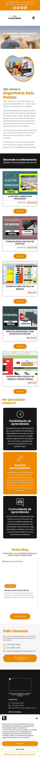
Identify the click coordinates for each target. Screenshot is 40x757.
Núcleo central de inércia (16, 590)
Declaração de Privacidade (26, 754)
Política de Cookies (10, 754)
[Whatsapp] (25, 7)
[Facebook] (14, 7)
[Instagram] (21, 7)
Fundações (10, 586)
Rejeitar (20, 749)
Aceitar (20, 743)
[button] (37, 718)
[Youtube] (18, 7)
